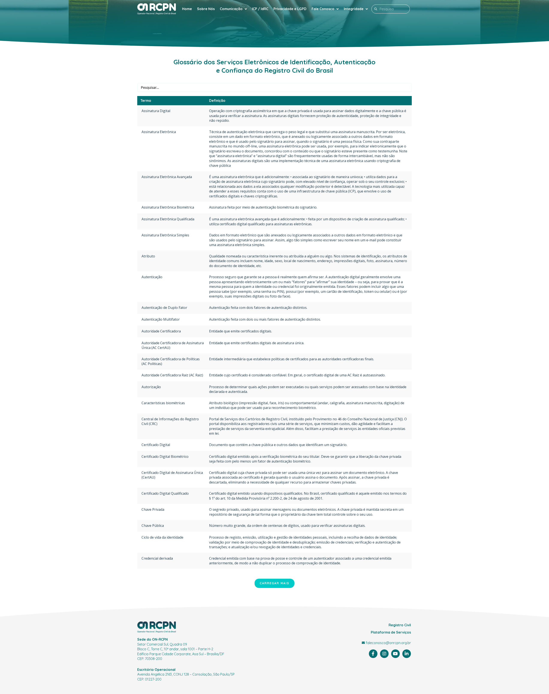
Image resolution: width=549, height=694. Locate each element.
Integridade (353, 9)
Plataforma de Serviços (391, 632)
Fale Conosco (323, 9)
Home (187, 9)
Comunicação (231, 9)
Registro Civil (400, 625)
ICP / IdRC (260, 9)
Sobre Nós (206, 9)
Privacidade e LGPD (289, 9)
